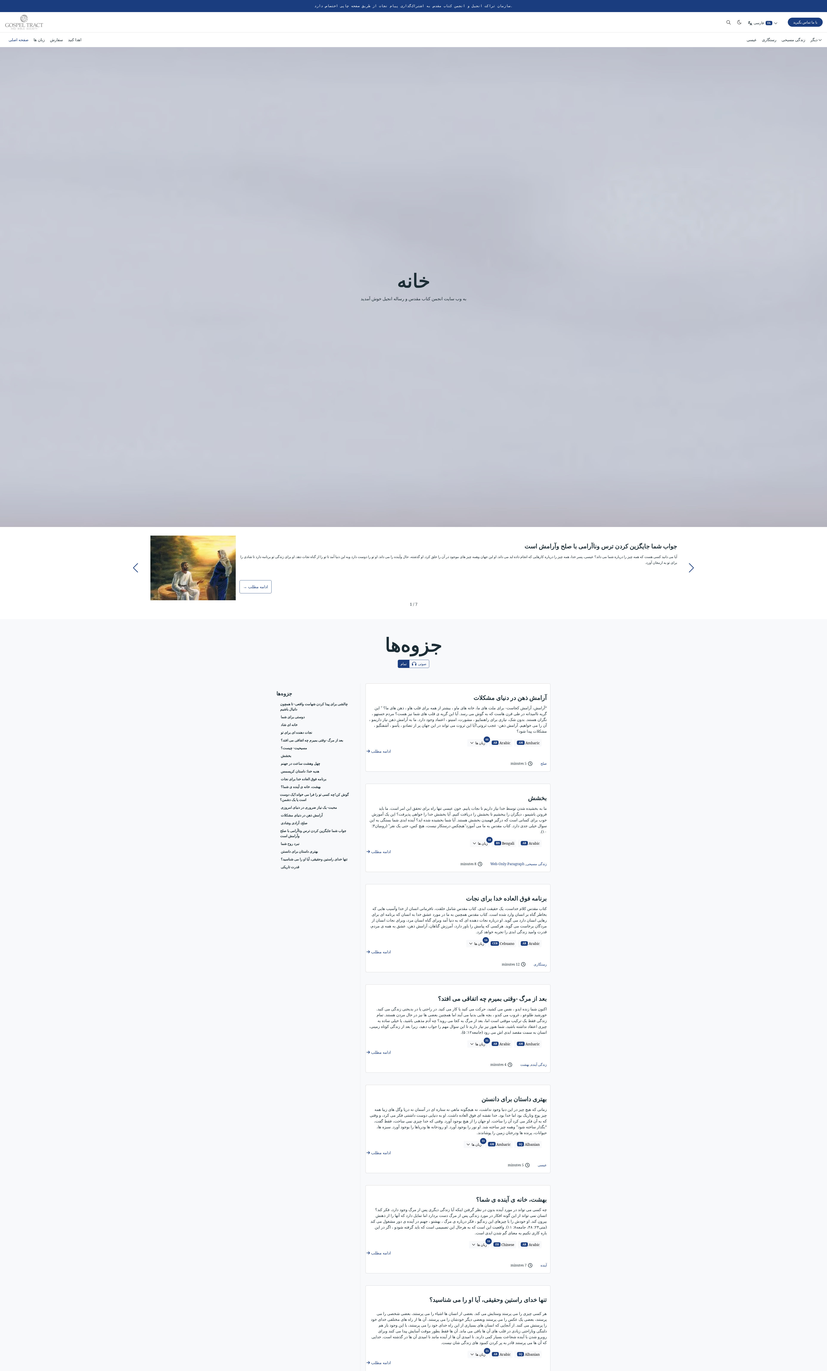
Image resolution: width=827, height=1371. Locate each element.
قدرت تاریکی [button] (290, 866)
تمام (404, 663)
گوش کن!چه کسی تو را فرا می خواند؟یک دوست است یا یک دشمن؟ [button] (314, 797)
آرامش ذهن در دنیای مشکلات (510, 697)
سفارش (56, 39)
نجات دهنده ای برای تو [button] (296, 732)
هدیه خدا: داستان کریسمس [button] (300, 771)
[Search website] (728, 22)
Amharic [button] (529, 743)
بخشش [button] (286, 755)
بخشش (537, 798)
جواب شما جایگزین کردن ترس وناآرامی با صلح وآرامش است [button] (313, 833)
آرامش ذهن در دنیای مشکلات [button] (302, 815)
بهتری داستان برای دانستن (514, 1099)
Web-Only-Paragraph (507, 863)
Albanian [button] (529, 1144)
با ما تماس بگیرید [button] (805, 22)
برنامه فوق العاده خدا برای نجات (506, 898)
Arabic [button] (502, 743)
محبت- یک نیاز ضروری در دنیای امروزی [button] (309, 807)
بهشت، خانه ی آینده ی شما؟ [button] (301, 786)
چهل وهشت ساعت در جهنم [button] (300, 763)
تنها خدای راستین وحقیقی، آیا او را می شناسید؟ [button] (314, 859)
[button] (135, 568)
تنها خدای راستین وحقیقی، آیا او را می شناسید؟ (488, 1299)
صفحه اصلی (18, 39)
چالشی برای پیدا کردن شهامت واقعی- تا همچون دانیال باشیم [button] (314, 706)
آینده (544, 1265)
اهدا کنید (74, 39)
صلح (544, 763)
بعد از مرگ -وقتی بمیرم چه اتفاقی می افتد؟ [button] (312, 740)
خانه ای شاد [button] (289, 724)
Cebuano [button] (503, 943)
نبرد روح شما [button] (290, 843)
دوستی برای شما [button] (293, 716)
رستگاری (769, 39)
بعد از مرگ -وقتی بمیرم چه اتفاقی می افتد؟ (492, 998)
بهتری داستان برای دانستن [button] (299, 851)
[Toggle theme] (739, 22)
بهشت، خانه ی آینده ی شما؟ (511, 1199)
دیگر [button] (814, 39)
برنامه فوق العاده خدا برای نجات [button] (303, 778)
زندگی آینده (539, 1064)
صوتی (421, 663)
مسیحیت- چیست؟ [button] (294, 747)
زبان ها (39, 39)
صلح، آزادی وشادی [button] (294, 822)
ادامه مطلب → (255, 586)
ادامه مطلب (380, 751)
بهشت (524, 1064)
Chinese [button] (505, 1244)
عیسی (752, 39)
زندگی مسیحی (793, 39)
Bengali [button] (505, 843)
